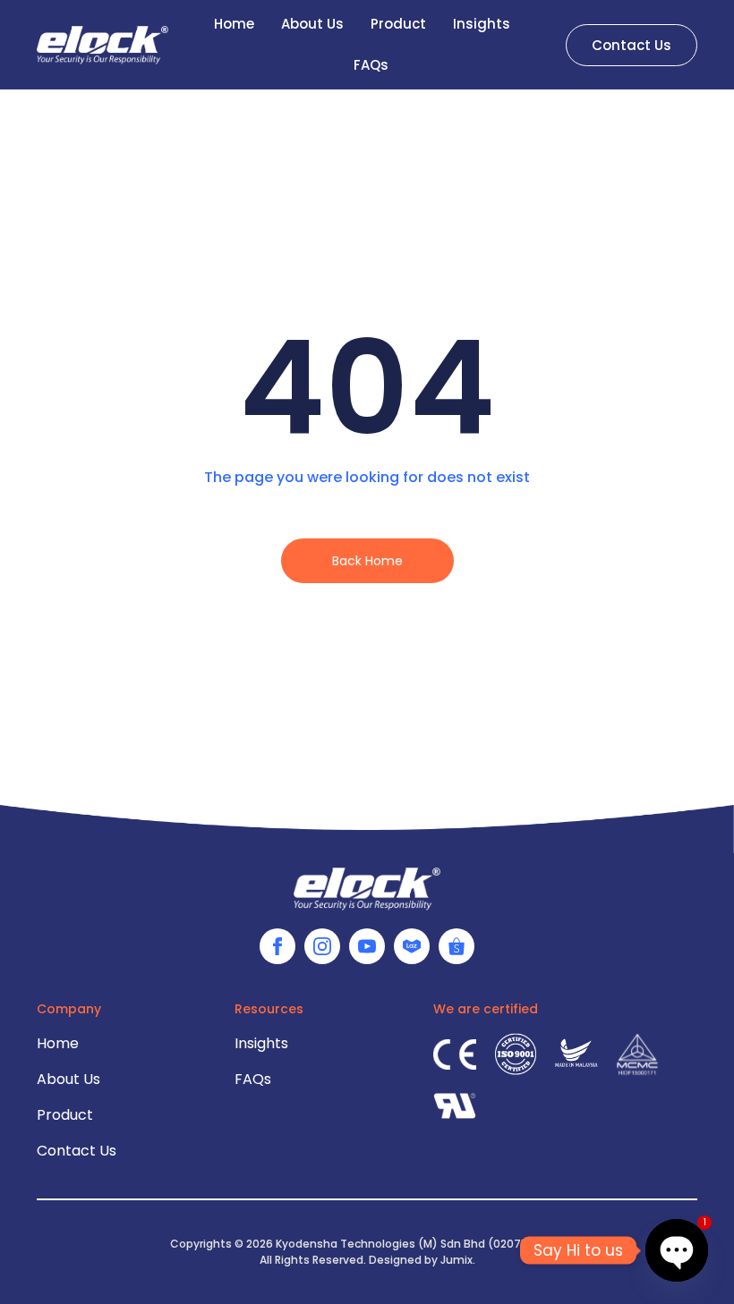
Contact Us (76, 1150)
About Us (312, 23)
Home (234, 23)
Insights (481, 23)
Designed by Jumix (421, 1259)
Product (398, 23)
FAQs (371, 64)
